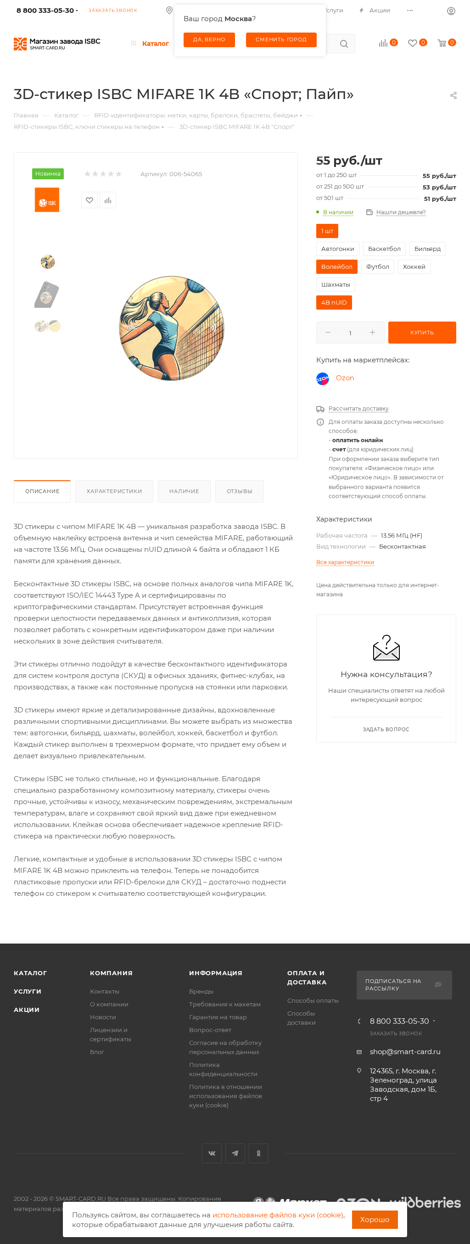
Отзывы (240, 491)
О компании (109, 1004)
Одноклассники (259, 1153)
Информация (216, 973)
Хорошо (375, 1219)
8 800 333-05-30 (399, 1021)
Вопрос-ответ (210, 1029)
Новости (103, 1017)
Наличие (184, 491)
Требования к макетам (225, 1004)
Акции (27, 1009)
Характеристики (114, 491)
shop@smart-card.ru (405, 1051)
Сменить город (281, 39)
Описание (42, 491)
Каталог (30, 973)
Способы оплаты (313, 1000)
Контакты (104, 991)
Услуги (28, 991)
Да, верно (209, 39)
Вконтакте (212, 1153)
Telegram (235, 1153)
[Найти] (344, 43)
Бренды (201, 991)
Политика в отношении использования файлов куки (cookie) (225, 1096)
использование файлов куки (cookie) (278, 1215)
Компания (111, 973)
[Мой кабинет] (451, 10)
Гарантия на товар (218, 1017)
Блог (97, 1051)
